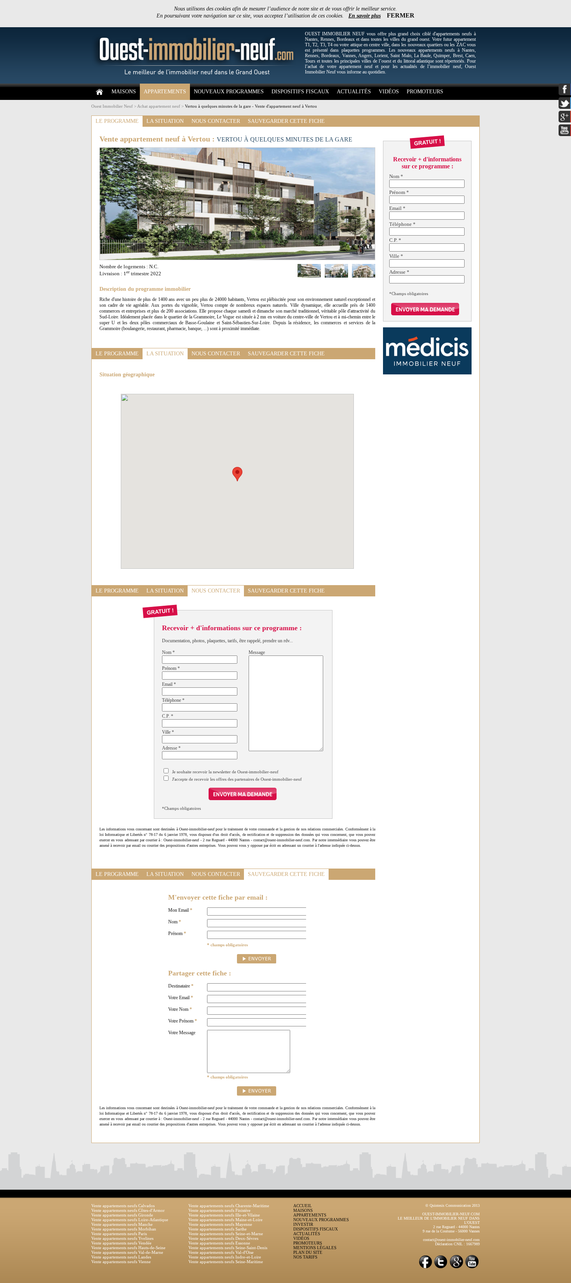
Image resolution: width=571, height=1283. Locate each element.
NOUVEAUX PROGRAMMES (229, 91)
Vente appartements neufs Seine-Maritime (225, 1261)
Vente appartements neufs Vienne (121, 1261)
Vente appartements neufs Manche (122, 1224)
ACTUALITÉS (354, 91)
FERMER (400, 15)
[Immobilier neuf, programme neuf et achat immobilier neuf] (196, 82)
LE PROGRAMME (117, 121)
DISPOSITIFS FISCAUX (300, 91)
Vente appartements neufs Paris (119, 1233)
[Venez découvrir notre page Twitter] (441, 1268)
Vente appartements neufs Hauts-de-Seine (128, 1247)
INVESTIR (303, 1224)
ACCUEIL (302, 1205)
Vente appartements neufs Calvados (123, 1205)
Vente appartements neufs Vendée (121, 1243)
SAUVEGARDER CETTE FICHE (286, 121)
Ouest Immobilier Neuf (112, 106)
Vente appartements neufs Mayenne (220, 1224)
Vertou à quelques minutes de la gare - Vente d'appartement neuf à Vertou (251, 106)
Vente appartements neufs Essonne (219, 1243)
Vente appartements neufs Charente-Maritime (228, 1205)
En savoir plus (364, 16)
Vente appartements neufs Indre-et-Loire (224, 1257)
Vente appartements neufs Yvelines (122, 1238)
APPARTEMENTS (165, 91)
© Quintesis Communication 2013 (452, 1205)
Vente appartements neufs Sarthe (217, 1229)
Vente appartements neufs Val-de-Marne (127, 1252)
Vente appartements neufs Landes (121, 1257)
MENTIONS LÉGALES (314, 1247)
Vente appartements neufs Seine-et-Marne (225, 1233)
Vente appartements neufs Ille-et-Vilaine (224, 1215)
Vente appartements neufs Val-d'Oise (221, 1252)
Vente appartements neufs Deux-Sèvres (223, 1238)
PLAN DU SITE (307, 1252)
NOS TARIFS (305, 1257)
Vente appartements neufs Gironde (122, 1215)
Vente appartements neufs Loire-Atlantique (129, 1219)
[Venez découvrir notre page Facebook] (425, 1268)
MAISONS (123, 91)
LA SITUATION (165, 121)
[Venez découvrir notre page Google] (456, 1268)
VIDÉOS (389, 91)
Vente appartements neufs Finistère (219, 1210)
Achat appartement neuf (158, 106)
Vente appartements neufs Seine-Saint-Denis (227, 1247)
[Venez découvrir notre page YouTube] (472, 1268)
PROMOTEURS (425, 91)
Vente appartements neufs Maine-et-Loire (225, 1219)
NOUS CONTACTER (215, 121)
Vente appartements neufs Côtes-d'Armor (128, 1210)
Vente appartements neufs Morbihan (123, 1229)
